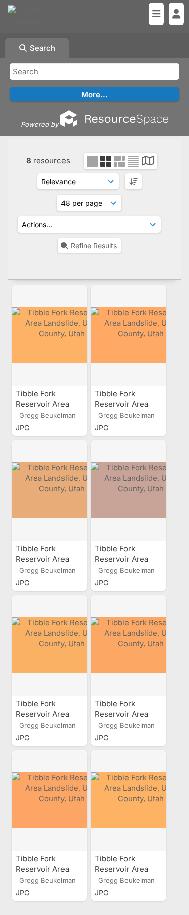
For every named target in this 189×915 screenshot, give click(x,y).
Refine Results (94, 245)
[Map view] (148, 162)
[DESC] (133, 181)
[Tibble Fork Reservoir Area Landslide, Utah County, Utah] (49, 335)
